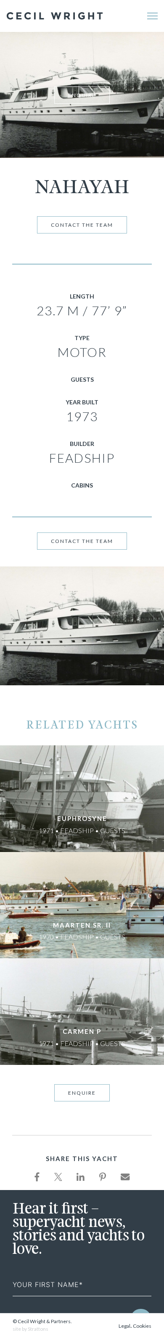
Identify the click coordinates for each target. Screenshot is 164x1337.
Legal (124, 1326)
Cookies (142, 1326)
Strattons (38, 1329)
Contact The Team (82, 225)
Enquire (82, 95)
